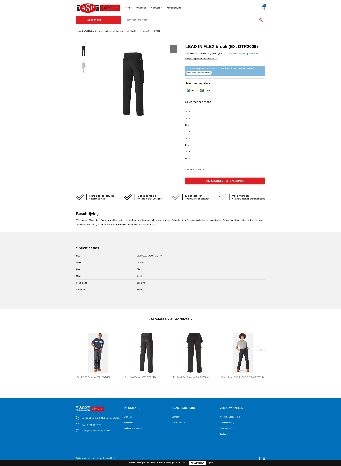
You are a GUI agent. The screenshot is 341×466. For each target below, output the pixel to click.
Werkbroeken (122, 31)
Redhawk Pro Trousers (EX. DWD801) (191, 377)
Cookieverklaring (227, 422)
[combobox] (190, 20)
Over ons (128, 417)
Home (129, 8)
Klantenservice (174, 8)
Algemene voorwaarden (230, 417)
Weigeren (209, 463)
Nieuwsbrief (156, 8)
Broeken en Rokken (105, 31)
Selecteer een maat (198, 102)
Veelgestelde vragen (133, 428)
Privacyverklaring (227, 428)
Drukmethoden (178, 422)
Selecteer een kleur (197, 83)
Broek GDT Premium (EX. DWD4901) (94, 377)
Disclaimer (224, 434)
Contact (175, 417)
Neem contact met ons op (199, 72)
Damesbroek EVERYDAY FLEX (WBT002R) (242, 377)
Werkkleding (89, 31)
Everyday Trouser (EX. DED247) (140, 377)
